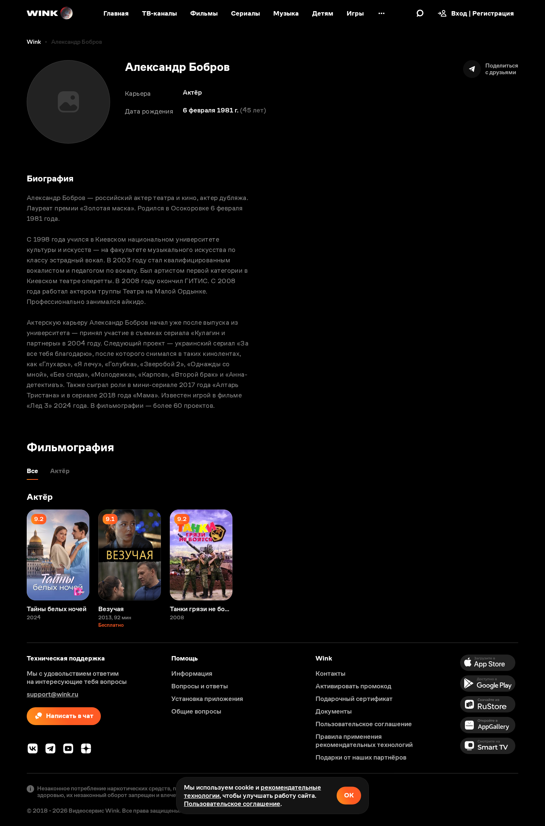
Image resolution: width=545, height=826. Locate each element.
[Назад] (13, 554)
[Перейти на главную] (50, 13)
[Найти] (420, 13)
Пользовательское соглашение (232, 803)
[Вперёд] (531, 554)
